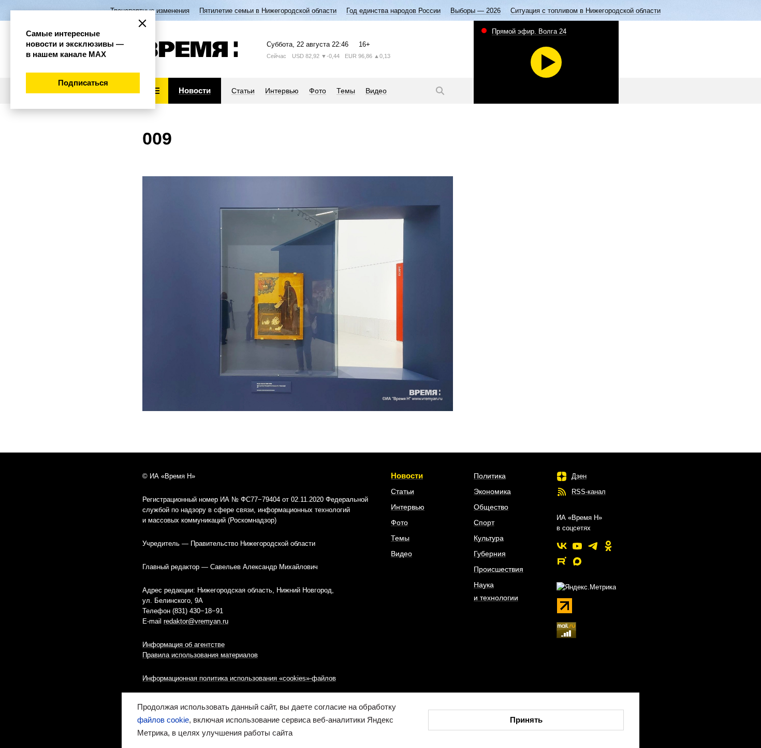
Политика (490, 476)
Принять (526, 719)
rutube (562, 561)
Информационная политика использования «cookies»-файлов (239, 678)
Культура (489, 538)
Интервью (408, 507)
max (577, 561)
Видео (401, 553)
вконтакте (562, 546)
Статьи (402, 491)
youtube (577, 546)
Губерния (490, 553)
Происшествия (498, 569)
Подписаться (83, 82)
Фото (399, 522)
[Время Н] (190, 49)
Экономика (492, 491)
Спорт (484, 522)
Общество (491, 507)
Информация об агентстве (183, 644)
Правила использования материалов (200, 655)
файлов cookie (163, 719)
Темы (400, 538)
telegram (593, 546)
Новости (407, 475)
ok (608, 546)
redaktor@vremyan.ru (196, 621)
